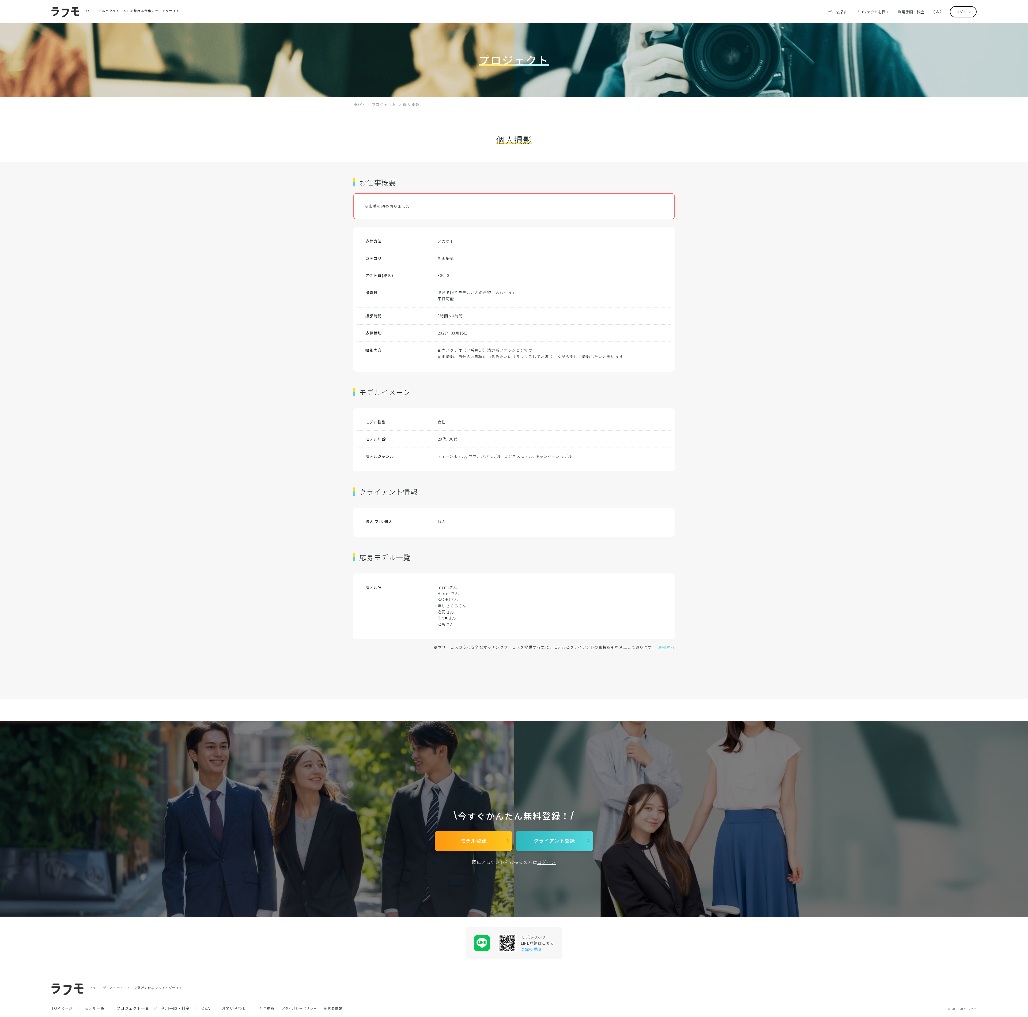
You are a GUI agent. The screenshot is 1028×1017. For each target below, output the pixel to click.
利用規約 (267, 1008)
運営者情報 (333, 1008)
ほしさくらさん (452, 605)
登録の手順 (531, 949)
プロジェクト (384, 104)
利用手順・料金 (911, 11)
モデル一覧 (94, 1008)
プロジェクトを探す (872, 11)
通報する (666, 647)
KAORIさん (448, 599)
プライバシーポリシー (299, 1008)
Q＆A (937, 11)
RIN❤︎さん (447, 618)
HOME (359, 104)
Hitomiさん (448, 593)
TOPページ (62, 1008)
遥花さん (446, 611)
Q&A (205, 1008)
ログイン (963, 11)
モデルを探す (835, 11)
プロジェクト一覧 (132, 1008)
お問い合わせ (234, 1008)
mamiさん (447, 587)
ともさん (446, 624)
